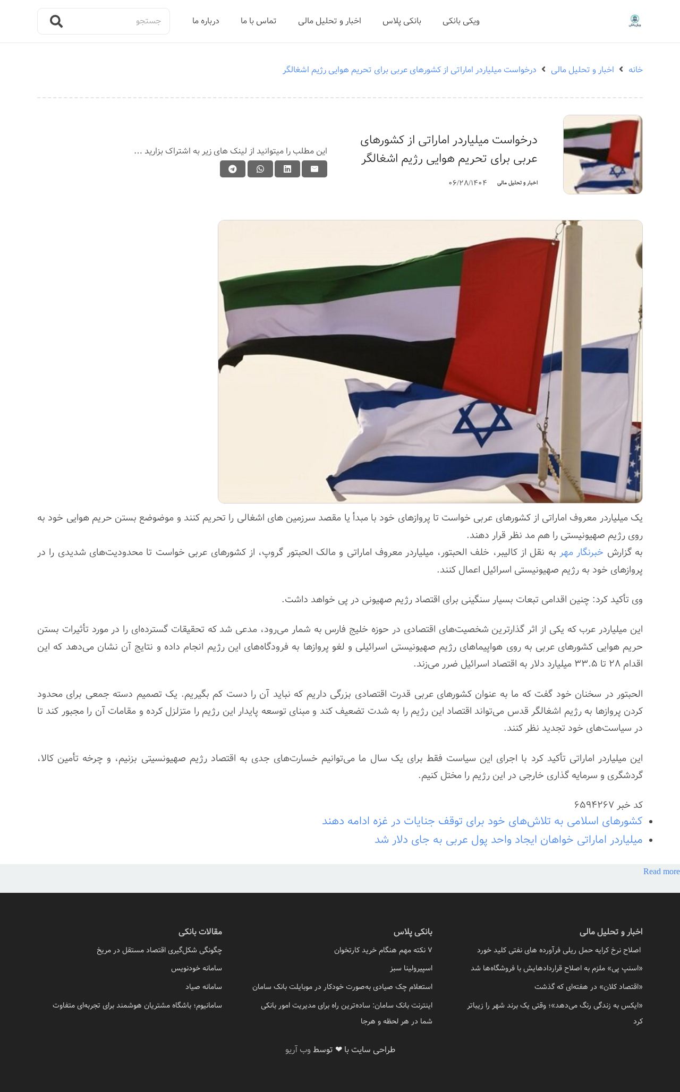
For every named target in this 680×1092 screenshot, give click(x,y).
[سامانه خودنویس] (129, 968)
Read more (661, 871)
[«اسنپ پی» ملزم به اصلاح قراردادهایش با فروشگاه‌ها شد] (550, 968)
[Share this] (287, 168)
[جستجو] (56, 21)
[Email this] (314, 168)
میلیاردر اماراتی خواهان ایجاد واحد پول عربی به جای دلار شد (509, 840)
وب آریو (298, 1049)
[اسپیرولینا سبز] (340, 968)
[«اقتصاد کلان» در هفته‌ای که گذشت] (550, 987)
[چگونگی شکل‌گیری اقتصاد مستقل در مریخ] (129, 950)
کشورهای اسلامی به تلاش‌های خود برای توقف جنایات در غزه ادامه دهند (482, 821)
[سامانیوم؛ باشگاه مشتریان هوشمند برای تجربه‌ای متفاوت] (129, 1005)
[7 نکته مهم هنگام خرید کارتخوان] (340, 950)
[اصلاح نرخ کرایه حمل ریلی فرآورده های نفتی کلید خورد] (550, 950)
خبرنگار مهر (581, 552)
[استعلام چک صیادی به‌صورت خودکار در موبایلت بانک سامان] (340, 987)
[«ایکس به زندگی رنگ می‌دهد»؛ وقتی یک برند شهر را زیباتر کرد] (550, 1013)
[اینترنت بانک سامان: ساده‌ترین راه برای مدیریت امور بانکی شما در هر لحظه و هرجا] (340, 1013)
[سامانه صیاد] (129, 987)
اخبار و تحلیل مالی (517, 183)
